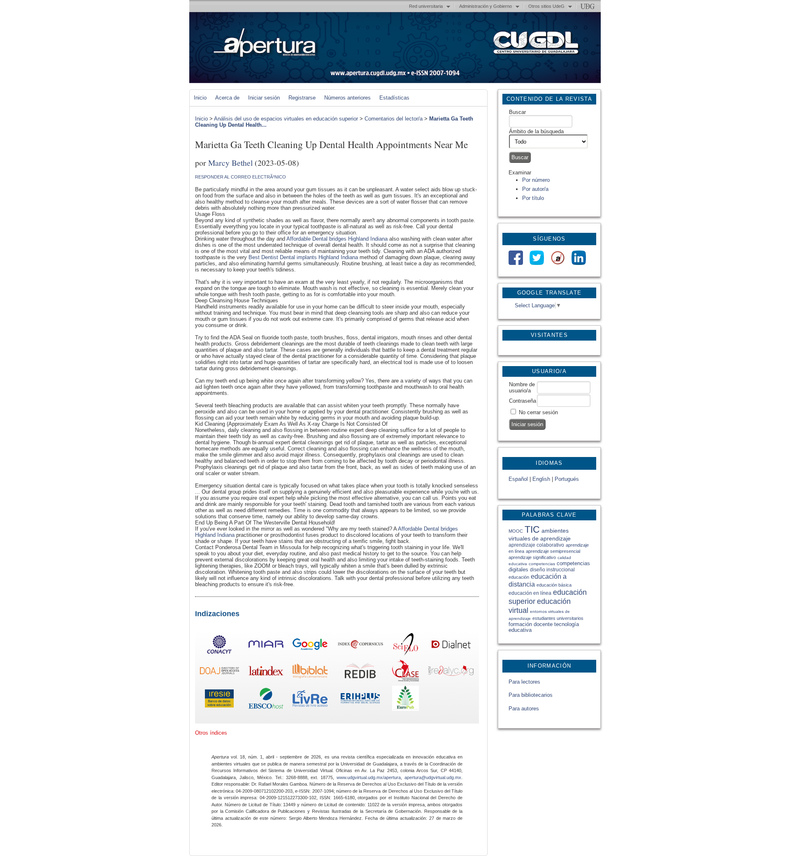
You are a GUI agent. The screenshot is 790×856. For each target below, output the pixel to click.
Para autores (524, 708)
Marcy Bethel (230, 162)
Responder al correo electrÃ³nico (240, 176)
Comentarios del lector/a (394, 119)
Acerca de (227, 98)
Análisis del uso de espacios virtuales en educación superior (286, 119)
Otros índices (211, 733)
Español (518, 479)
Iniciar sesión (264, 98)
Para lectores (524, 682)
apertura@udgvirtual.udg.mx (432, 777)
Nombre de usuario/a (522, 387)
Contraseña (522, 401)
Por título (533, 198)
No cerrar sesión (538, 412)
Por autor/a (535, 189)
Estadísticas (394, 98)
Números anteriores (347, 98)
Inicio (200, 98)
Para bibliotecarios (531, 695)
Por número (536, 180)
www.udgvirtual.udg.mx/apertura (369, 777)
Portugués (567, 479)
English (541, 479)
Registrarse (302, 98)
